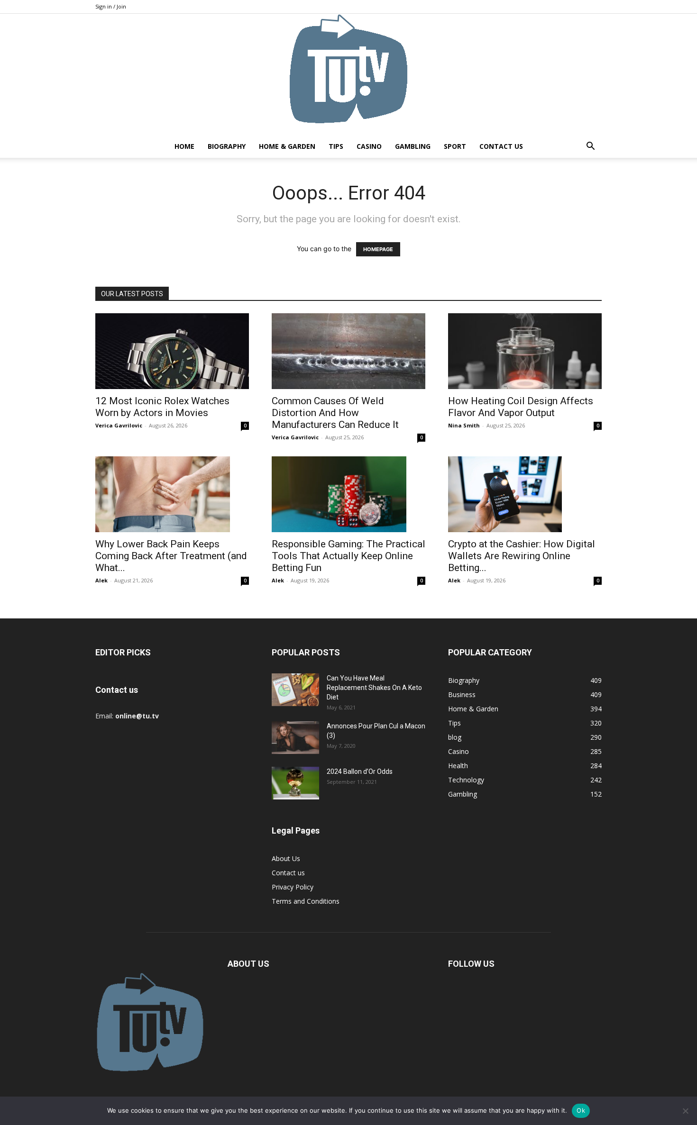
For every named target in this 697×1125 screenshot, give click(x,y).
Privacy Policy (292, 886)
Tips (336, 146)
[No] (685, 1111)
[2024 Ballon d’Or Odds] (295, 783)
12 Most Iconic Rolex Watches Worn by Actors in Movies (162, 406)
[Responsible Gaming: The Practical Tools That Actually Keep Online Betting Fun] (348, 494)
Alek (101, 580)
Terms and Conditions (305, 901)
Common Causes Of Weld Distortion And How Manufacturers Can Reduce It (335, 412)
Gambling (413, 146)
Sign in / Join (110, 6)
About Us (286, 858)
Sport (455, 146)
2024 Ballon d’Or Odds (360, 771)
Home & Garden (287, 146)
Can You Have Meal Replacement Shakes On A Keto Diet (374, 687)
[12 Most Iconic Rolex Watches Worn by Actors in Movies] (172, 351)
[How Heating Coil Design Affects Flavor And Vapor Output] (525, 351)
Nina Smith (464, 425)
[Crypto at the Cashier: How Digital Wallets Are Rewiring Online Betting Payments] (525, 494)
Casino (369, 146)
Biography (227, 146)
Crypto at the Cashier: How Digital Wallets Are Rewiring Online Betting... (521, 555)
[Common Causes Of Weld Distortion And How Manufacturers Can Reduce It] (348, 351)
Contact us (501, 146)
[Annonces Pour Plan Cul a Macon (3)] (295, 737)
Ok (581, 1110)
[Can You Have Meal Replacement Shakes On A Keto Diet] (295, 689)
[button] (590, 147)
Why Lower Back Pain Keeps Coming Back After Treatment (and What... (171, 555)
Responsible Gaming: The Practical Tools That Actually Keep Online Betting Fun (348, 555)
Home (184, 146)
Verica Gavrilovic (118, 425)
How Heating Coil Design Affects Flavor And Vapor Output (520, 406)
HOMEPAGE (378, 249)
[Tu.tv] (348, 74)
